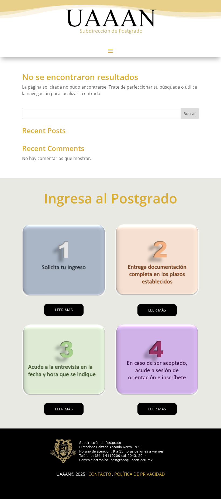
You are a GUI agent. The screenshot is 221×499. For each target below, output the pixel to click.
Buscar (190, 113)
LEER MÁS (64, 309)
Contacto (99, 474)
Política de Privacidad (139, 474)
